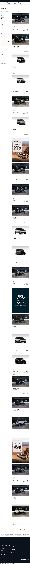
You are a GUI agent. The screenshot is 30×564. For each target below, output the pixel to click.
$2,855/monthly (26, 351)
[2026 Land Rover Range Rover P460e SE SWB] (20, 231)
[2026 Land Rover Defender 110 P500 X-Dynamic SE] (20, 60)
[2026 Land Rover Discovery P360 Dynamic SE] (20, 210)
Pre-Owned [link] (20, 5)
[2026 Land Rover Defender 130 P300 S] (20, 18)
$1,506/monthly (26, 92)
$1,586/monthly (26, 30)
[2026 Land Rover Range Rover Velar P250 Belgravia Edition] (20, 39)
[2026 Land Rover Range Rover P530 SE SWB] (20, 340)
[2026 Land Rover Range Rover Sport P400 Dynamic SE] (20, 252)
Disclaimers (2, 559)
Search (2, 9)
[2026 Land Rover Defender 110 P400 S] (20, 80)
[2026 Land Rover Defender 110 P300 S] (20, 122)
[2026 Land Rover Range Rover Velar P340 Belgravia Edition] (20, 402)
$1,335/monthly (26, 180)
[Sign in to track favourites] (27, 34)
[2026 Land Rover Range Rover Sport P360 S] (20, 101)
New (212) (3, 18)
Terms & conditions (8, 559)
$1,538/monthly (26, 113)
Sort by (22, 9)
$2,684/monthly (26, 372)
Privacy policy (14, 559)
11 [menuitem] (24, 529)
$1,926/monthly (26, 393)
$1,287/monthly (26, 134)
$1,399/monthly (26, 201)
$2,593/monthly (26, 502)
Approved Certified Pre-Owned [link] (12, 5)
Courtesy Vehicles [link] (26, 5)
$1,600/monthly (26, 434)
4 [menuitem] (20, 529)
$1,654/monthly (26, 481)
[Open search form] (28, 3)
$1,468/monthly (26, 222)
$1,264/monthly (26, 51)
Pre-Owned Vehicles (12, 3)
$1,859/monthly (26, 284)
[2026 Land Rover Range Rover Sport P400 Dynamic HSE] (20, 381)
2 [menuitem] (17, 529)
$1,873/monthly (26, 263)
